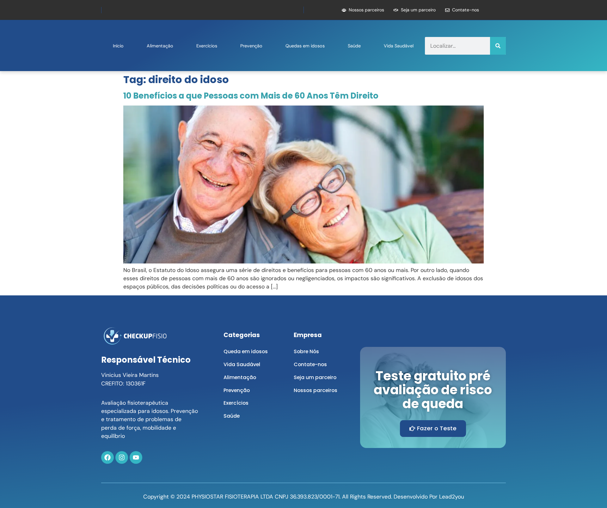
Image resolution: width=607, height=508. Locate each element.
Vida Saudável (399, 46)
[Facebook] (107, 457)
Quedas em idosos (305, 46)
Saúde (354, 46)
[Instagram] (121, 457)
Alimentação (160, 46)
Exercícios (206, 46)
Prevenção (251, 46)
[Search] (498, 46)
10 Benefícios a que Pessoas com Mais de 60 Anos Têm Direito (250, 95)
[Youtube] (136, 457)
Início (118, 46)
